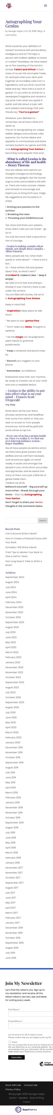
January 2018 (12, 862)
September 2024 (14, 577)
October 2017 (12, 877)
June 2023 (11, 637)
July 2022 (10, 692)
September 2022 (14, 682)
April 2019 (10, 787)
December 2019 (14, 747)
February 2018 (13, 857)
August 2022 (12, 687)
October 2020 (13, 697)
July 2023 (10, 632)
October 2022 (13, 677)
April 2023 (10, 647)
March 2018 (11, 852)
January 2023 (12, 662)
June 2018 (10, 837)
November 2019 (13, 752)
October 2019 (12, 757)
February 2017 (13, 917)
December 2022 (14, 667)
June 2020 (11, 717)
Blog (40, 31)
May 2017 (10, 902)
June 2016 (10, 958)
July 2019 (10, 772)
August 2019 (11, 767)
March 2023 (11, 652)
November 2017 (14, 872)
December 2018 (14, 807)
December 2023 (14, 607)
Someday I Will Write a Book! (21, 547)
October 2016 (12, 937)
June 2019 (10, 777)
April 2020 (10, 727)
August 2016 (11, 947)
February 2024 (13, 602)
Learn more (13, 1051)
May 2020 (10, 722)
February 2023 (13, 657)
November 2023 (14, 612)
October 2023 (13, 617)
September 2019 (14, 762)
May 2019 (10, 782)
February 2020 (13, 737)
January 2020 (12, 742)
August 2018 (11, 827)
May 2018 (10, 842)
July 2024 (10, 587)
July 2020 (10, 712)
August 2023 (12, 627)
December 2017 (14, 867)
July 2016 (10, 952)
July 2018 (10, 832)
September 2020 (14, 702)
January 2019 (12, 802)
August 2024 (12, 582)
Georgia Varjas (15, 31)
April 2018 (10, 847)
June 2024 (11, 592)
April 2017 (10, 907)
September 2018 (14, 822)
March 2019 (11, 792)
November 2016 (14, 932)
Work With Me (13, 1085)
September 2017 (14, 882)
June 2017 (10, 897)
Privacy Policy (13, 1090)
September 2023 (14, 622)
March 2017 (11, 912)
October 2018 (12, 817)
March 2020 (12, 732)
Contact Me (30, 1085)
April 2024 (11, 597)
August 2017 (11, 887)
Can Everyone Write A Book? (21, 533)
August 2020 (12, 707)
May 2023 (10, 642)
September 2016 (14, 942)
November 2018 (14, 812)
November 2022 (14, 672)
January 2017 (12, 922)
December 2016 (14, 927)
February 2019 (13, 797)
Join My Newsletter (23, 983)
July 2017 (10, 892)
